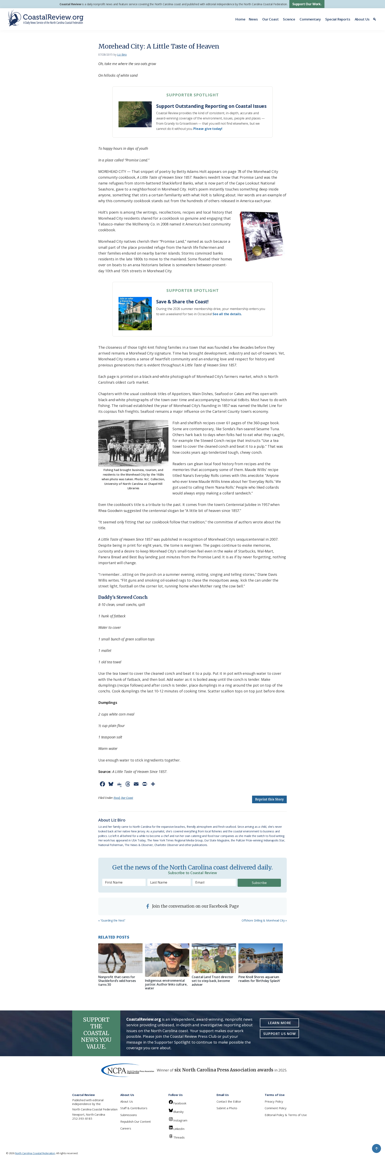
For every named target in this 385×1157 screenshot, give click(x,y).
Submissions (128, 1115)
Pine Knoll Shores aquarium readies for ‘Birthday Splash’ (259, 979)
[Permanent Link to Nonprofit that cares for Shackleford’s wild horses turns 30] (120, 958)
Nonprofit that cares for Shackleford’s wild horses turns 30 (117, 981)
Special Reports (337, 19)
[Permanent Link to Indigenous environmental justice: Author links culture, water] (167, 960)
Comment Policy (275, 1108)
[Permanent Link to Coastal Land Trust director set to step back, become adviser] (214, 958)
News (253, 19)
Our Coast (270, 19)
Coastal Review (70, 4)
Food (117, 798)
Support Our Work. (306, 4)
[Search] (375, 19)
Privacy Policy (274, 1101)
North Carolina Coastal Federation (95, 1109)
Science (289, 19)
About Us (362, 19)
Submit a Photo (227, 1108)
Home (240, 19)
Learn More (279, 1022)
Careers (125, 1128)
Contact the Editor (229, 1101)
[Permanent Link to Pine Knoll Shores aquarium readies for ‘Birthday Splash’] (260, 958)
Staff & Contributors (133, 1108)
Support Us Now (279, 1033)
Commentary (310, 19)
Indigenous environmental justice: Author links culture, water (166, 984)
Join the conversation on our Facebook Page (195, 906)
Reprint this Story (269, 799)
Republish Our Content (135, 1121)
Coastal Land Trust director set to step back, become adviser (212, 981)
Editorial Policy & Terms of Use (286, 1115)
